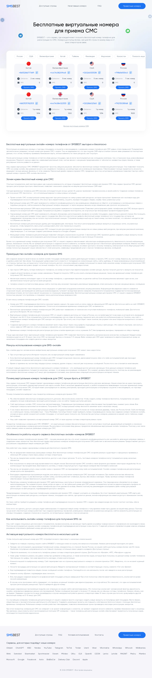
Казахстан (121, 56)
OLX (80, 654)
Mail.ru (133, 654)
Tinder (78, 648)
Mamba (142, 654)
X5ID (29, 648)
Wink (8, 654)
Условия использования (78, 635)
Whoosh (129, 648)
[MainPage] (13, 6)
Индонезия (105, 56)
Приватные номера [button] (132, 6)
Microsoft (10, 659)
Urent (86, 648)
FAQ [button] (99, 6)
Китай (62, 56)
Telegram (59, 648)
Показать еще (138, 56)
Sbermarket (30, 654)
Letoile (114, 654)
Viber (94, 648)
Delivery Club (64, 659)
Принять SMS (29, 87)
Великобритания (47, 56)
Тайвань (75, 56)
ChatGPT (20, 648)
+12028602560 (90, 103)
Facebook (31, 659)
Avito (41, 659)
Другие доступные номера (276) (76, 126)
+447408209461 (58, 72)
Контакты (99, 635)
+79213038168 (121, 103)
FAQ (60, 635)
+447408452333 (58, 103)
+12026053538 (90, 72)
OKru (73, 654)
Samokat (18, 654)
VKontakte (104, 648)
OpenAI (88, 654)
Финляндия (90, 56)
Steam (55, 654)
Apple (85, 659)
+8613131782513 (26, 103)
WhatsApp (117, 648)
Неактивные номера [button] (77, 6)
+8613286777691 (26, 72)
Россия (20, 56)
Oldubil (9, 648)
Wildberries (141, 648)
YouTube (48, 648)
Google (21, 659)
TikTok (69, 648)
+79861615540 (121, 72)
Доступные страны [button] (48, 6)
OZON (97, 654)
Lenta (105, 654)
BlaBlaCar (51, 659)
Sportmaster (43, 654)
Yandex (37, 648)
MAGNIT (123, 654)
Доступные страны (43, 635)
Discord (76, 659)
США (31, 56)
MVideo (64, 654)
